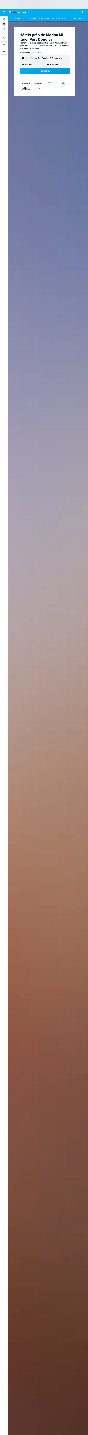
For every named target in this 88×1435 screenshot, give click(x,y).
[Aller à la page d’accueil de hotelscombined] (17, 12)
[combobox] (31, 52)
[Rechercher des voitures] (4, 28)
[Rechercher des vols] (4, 19)
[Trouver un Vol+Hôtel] (4, 33)
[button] (3, 12)
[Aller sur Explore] (4, 38)
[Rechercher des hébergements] (4, 24)
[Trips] (4, 44)
